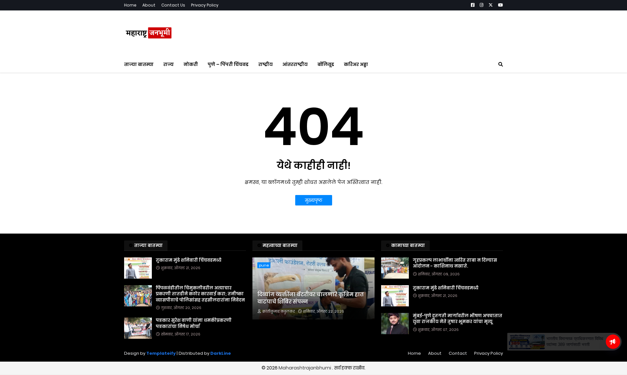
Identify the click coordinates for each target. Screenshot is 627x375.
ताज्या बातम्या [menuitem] (138, 64)
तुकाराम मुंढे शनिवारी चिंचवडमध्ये (188, 260)
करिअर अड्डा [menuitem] (356, 64)
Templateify (161, 353)
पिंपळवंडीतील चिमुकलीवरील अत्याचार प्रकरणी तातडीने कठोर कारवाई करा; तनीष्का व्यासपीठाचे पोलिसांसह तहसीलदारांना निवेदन (200, 294)
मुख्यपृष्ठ (313, 200)
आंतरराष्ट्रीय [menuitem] (295, 64)
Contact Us (173, 5)
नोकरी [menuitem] (191, 64)
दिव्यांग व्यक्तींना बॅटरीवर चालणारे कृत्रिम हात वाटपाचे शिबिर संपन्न (310, 298)
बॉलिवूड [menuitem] (325, 64)
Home (130, 5)
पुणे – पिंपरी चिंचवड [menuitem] (228, 64)
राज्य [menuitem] (168, 64)
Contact (458, 353)
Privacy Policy (204, 5)
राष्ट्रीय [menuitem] (265, 64)
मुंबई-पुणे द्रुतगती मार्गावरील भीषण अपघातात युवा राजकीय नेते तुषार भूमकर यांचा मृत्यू (457, 319)
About (148, 5)
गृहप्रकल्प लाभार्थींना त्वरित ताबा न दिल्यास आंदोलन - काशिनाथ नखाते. (455, 263)
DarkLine (220, 353)
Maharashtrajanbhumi (305, 368)
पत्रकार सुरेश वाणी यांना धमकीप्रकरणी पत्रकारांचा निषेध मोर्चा (194, 323)
